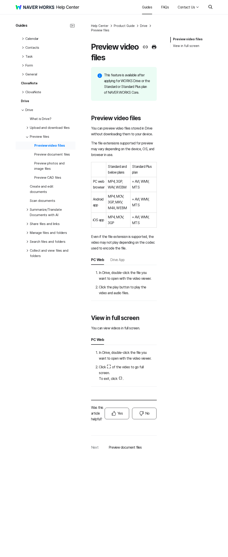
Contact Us (186, 7)
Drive (143, 26)
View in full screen (186, 46)
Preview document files (125, 447)
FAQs (165, 7)
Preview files (100, 30)
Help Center (99, 26)
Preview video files (188, 39)
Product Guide (124, 26)
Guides (147, 7)
